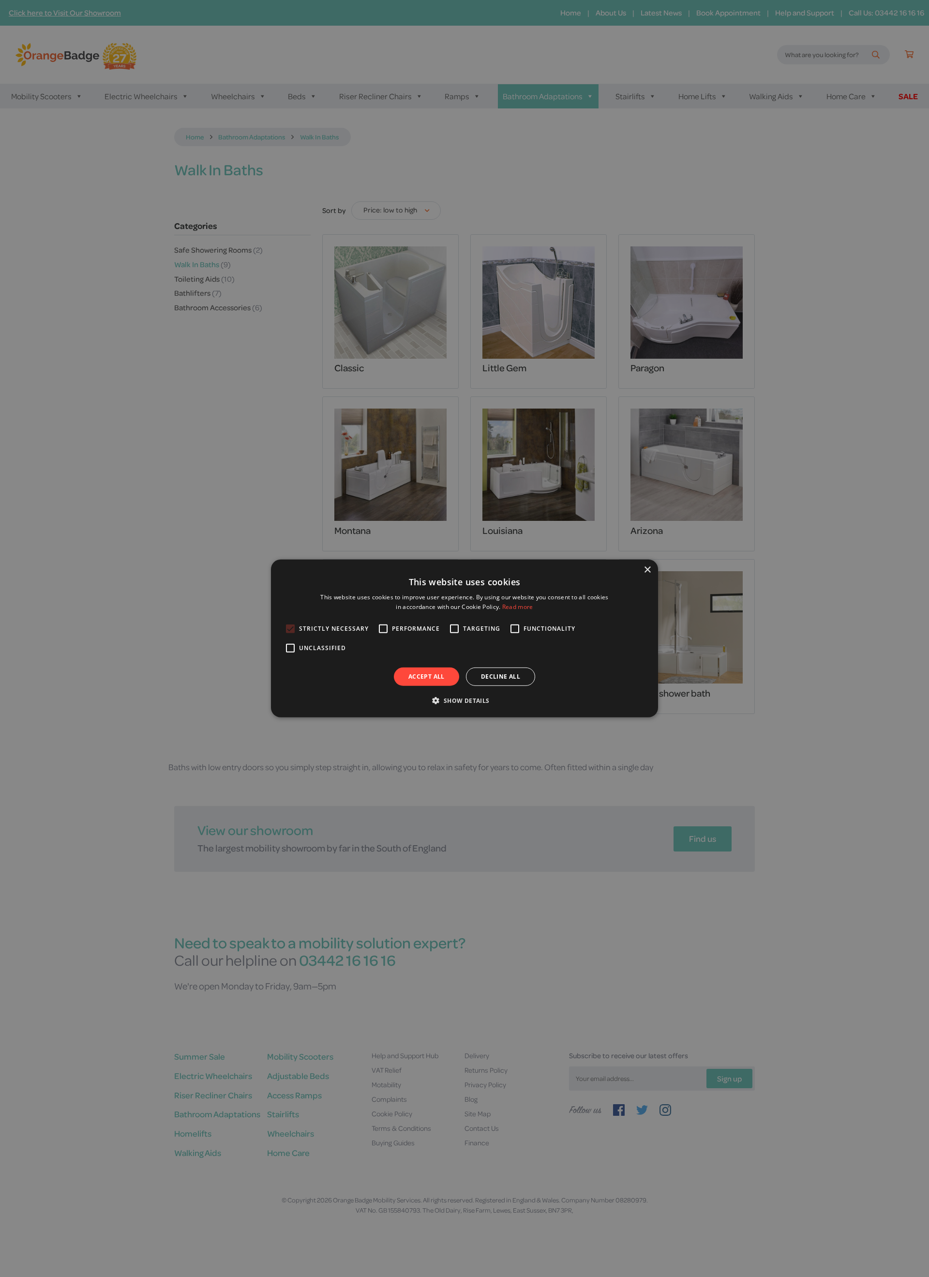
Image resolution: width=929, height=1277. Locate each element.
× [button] (647, 570)
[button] (464, 700)
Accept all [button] (426, 676)
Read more (517, 607)
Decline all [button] (500, 676)
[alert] (464, 638)
